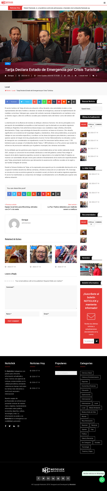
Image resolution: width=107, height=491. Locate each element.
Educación (85, 390)
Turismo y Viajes (87, 451)
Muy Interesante (87, 421)
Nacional (84, 425)
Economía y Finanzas (89, 386)
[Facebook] (9, 194)
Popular (91, 125)
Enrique (25, 220)
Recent (83, 124)
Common (98, 124)
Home (8, 90)
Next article (72, 205)
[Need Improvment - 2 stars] (7, 281)
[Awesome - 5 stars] (13, 281)
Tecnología (85, 447)
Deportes (85, 381)
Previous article (11, 205)
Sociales (97, 442)
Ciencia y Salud (87, 373)
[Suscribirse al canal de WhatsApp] (102, 480)
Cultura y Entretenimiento (90, 377)
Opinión (84, 429)
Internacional (86, 399)
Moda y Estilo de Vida (89, 412)
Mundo (84, 416)
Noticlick (73, 484)
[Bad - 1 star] (5, 281)
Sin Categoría (86, 442)
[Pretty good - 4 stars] (11, 281)
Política (84, 434)
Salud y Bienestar (87, 438)
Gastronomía (86, 395)
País (92, 429)
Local (7, 87)
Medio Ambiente (94, 408)
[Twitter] (14, 194)
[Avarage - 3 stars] (9, 281)
